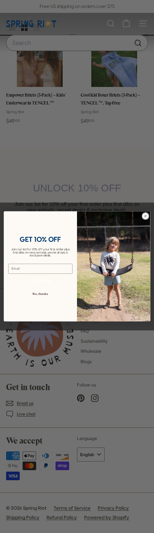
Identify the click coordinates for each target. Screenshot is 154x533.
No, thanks (40, 294)
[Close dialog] (145, 216)
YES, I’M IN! (40, 281)
